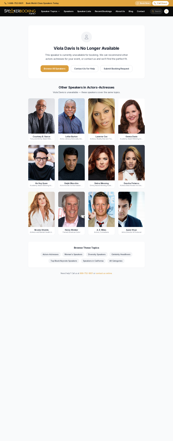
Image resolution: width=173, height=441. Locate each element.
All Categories (115, 261)
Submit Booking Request (116, 68)
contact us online (104, 273)
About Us (120, 11)
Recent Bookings (103, 11)
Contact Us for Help (84, 68)
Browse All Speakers (54, 68)
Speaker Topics (49, 11)
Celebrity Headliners (121, 254)
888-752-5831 (86, 273)
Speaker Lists (84, 11)
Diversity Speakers (96, 254)
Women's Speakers (73, 254)
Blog (131, 11)
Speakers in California (93, 261)
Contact (141, 11)
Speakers (69, 11)
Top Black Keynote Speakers (64, 261)
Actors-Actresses (51, 254)
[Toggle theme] (166, 11)
